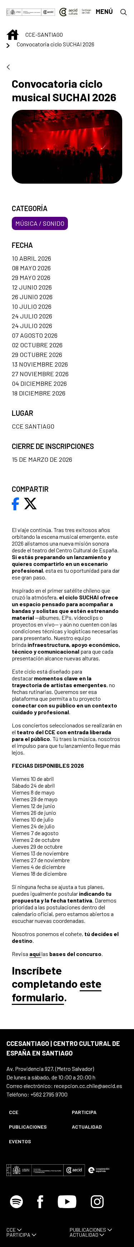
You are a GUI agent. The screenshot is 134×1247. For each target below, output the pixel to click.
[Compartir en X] (30, 503)
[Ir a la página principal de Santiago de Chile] (75, 11)
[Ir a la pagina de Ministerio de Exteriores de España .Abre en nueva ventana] (23, 11)
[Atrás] (8, 67)
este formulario (56, 990)
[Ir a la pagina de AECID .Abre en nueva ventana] (48, 11)
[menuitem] (34, 1112)
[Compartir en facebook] (15, 503)
